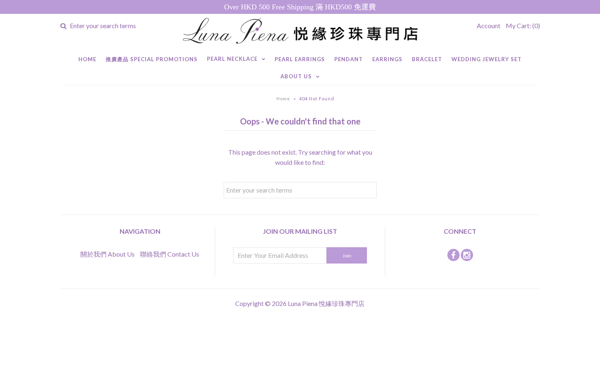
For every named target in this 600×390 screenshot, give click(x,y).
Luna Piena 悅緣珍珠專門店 (326, 303)
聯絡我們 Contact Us (169, 254)
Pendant (348, 59)
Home (87, 59)
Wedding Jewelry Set (486, 59)
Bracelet (427, 59)
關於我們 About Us (107, 254)
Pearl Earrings (300, 59)
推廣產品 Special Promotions (152, 59)
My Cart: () (523, 25)
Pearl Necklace (232, 58)
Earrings (387, 59)
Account (488, 25)
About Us (296, 76)
